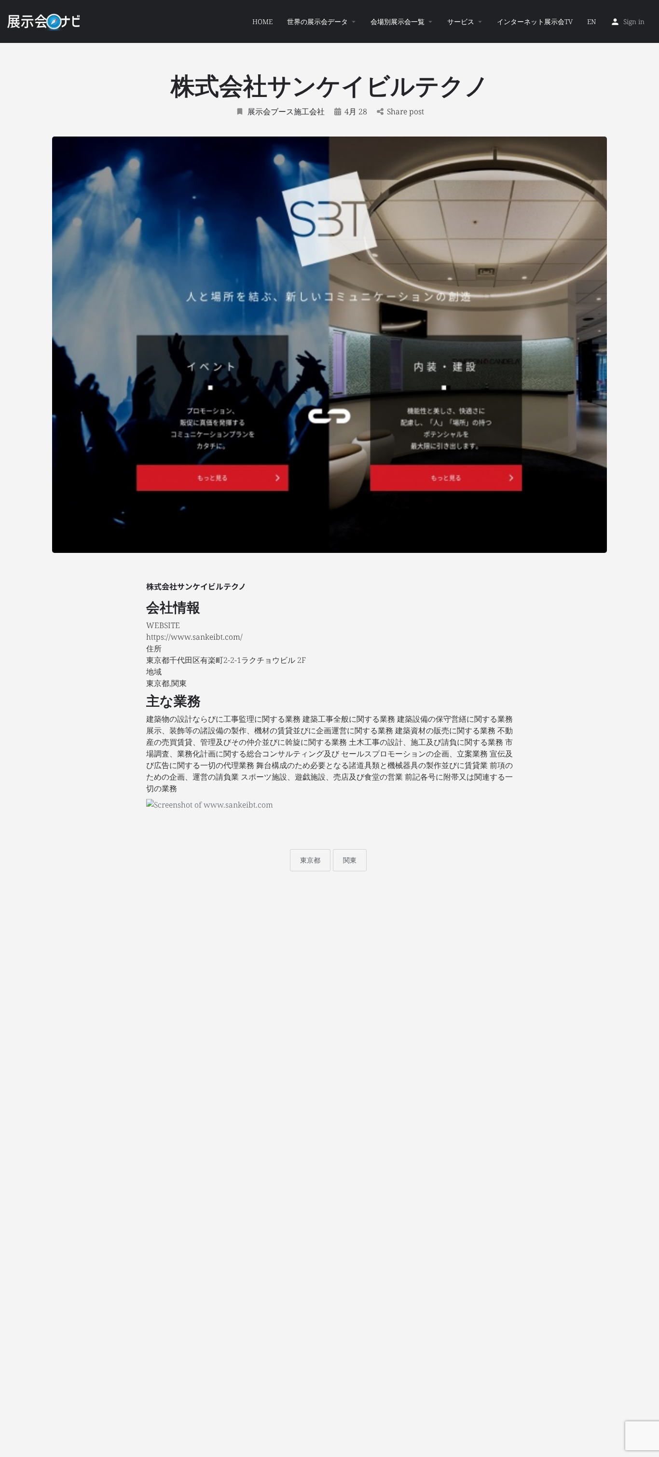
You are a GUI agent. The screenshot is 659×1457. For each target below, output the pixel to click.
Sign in (634, 21)
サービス (460, 21)
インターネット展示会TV (535, 21)
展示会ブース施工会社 (286, 111)
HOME (262, 21)
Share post (405, 111)
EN (591, 21)
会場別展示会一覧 (398, 21)
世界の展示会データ (317, 21)
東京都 (310, 860)
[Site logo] (44, 20)
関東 (350, 860)
